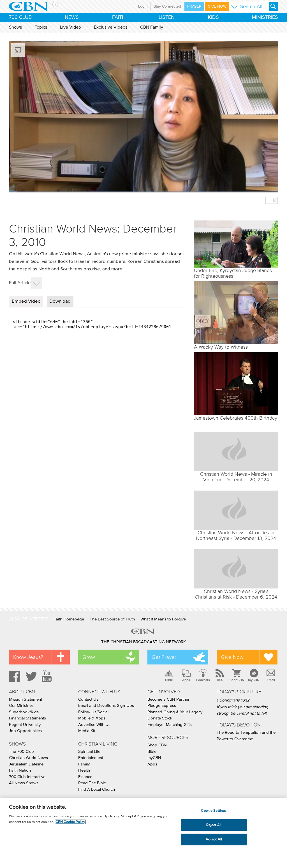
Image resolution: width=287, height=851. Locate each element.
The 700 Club (21, 751)
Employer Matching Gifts (169, 725)
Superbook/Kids (24, 712)
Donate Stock (159, 718)
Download (60, 301)
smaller (271, 200)
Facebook (13, 676)
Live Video (70, 27)
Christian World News (28, 758)
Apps (186, 680)
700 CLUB (20, 17)
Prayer (194, 6)
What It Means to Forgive (163, 619)
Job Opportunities (25, 731)
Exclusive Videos (110, 27)
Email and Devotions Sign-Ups (106, 705)
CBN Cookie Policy (70, 822)
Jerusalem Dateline (26, 764)
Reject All (213, 825)
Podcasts (203, 680)
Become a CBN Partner (168, 699)
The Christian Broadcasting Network (143, 642)
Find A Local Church (96, 789)
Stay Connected (167, 6)
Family (84, 764)
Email (271, 680)
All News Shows (23, 783)
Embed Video (26, 301)
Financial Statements (27, 718)
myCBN (254, 680)
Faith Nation (20, 770)
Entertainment (90, 758)
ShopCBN (237, 680)
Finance (85, 777)
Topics (41, 27)
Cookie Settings (213, 811)
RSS (220, 680)
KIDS (213, 17)
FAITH (119, 17)
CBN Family (151, 27)
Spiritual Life (89, 751)
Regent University (25, 725)
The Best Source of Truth (112, 619)
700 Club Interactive (27, 777)
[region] (143, 824)
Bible (169, 680)
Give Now (217, 6)
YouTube (47, 676)
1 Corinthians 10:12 (233, 700)
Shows (15, 27)
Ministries (265, 17)
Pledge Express (161, 705)
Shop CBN (157, 745)
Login (143, 6)
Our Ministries (21, 705)
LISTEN (167, 17)
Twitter (30, 676)
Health (84, 770)
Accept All (214, 839)
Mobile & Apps (91, 718)
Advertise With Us (94, 725)
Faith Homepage (69, 619)
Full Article (20, 282)
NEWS (72, 17)
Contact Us (88, 699)
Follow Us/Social (93, 712)
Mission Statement (25, 699)
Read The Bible (92, 783)
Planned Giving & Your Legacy (174, 712)
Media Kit (86, 731)
